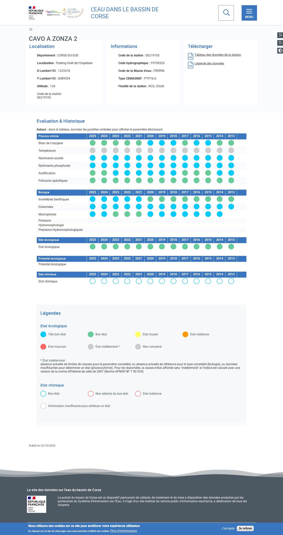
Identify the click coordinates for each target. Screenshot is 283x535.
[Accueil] (56, 12)
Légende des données (209, 63)
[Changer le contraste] (280, 51)
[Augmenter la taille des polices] (280, 35)
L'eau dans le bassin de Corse (125, 12)
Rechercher (227, 13)
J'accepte (228, 528)
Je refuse (245, 528)
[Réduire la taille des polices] (280, 43)
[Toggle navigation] (249, 13)
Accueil (31, 30)
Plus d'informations (123, 530)
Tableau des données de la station (218, 55)
